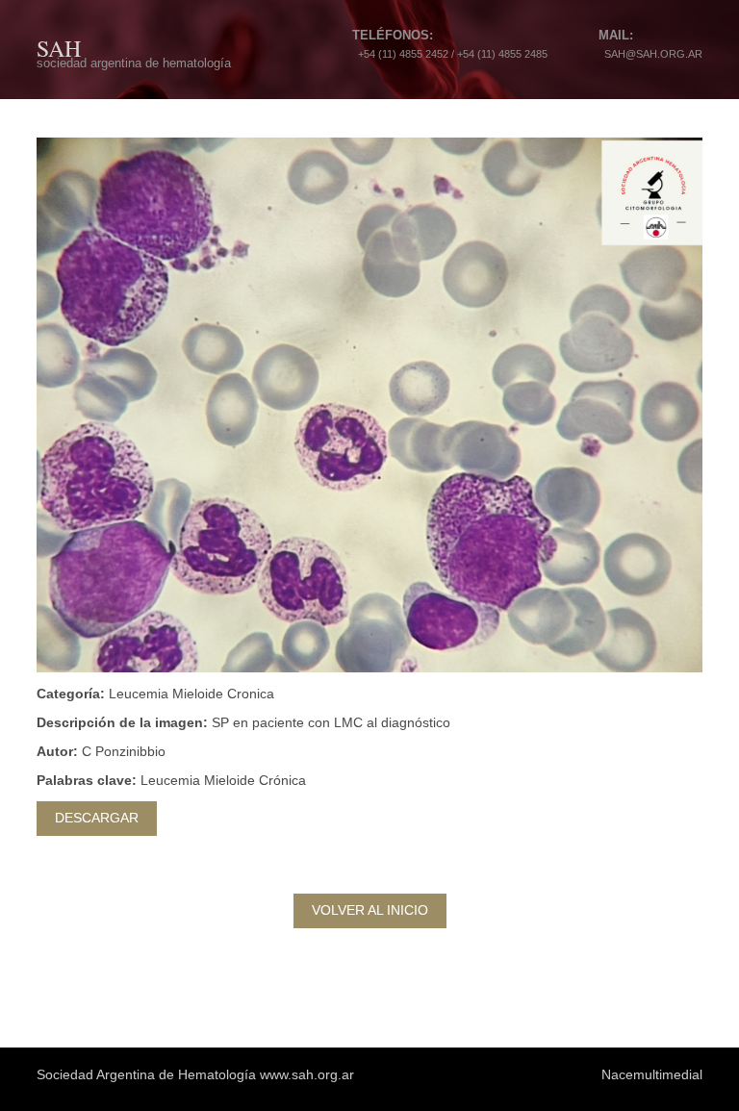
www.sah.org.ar (307, 1074)
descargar (97, 817)
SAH (59, 48)
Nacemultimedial (651, 1074)
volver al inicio (370, 910)
